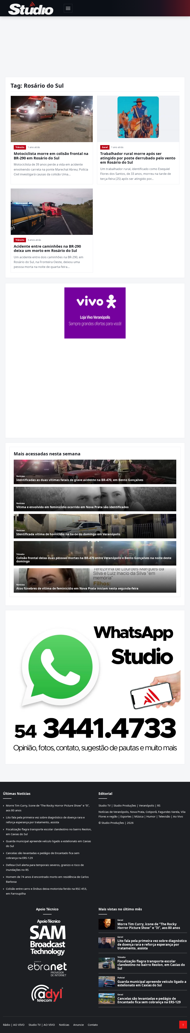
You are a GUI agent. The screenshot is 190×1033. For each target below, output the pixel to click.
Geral (105, 147)
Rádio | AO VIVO (13, 1024)
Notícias (64, 1024)
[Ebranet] (47, 969)
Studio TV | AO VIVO (42, 1024)
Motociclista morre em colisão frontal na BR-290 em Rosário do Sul (51, 156)
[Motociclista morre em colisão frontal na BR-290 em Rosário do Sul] (52, 119)
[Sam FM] (47, 937)
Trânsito (19, 147)
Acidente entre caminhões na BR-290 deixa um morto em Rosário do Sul (47, 248)
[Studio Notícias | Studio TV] (31, 8)
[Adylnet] (47, 993)
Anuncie (78, 1024)
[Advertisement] (95, 44)
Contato (93, 1024)
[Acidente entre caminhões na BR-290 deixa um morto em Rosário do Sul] (52, 212)
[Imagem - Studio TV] (95, 685)
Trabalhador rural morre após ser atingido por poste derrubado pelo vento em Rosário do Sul (137, 158)
